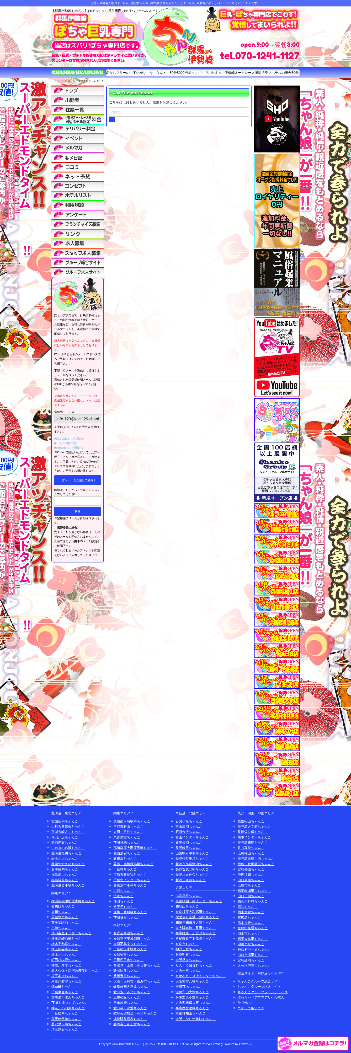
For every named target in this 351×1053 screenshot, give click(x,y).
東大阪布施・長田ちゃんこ (196, 927)
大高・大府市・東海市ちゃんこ (136, 981)
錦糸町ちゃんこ (63, 986)
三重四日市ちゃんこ (128, 959)
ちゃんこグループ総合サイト (259, 981)
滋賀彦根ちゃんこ (189, 895)
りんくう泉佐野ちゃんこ (194, 965)
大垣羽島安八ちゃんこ (130, 943)
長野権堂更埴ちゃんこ (192, 858)
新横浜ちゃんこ (125, 858)
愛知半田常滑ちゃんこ (130, 1008)
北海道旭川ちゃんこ (66, 853)
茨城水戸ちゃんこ (64, 917)
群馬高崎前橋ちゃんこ (68, 938)
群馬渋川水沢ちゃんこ (68, 997)
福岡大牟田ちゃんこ (253, 938)
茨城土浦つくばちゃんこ (69, 1002)
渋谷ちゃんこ (123, 896)
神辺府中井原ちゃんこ (254, 949)
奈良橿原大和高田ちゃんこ (196, 911)
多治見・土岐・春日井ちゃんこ (136, 965)
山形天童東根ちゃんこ (68, 826)
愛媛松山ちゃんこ (251, 821)
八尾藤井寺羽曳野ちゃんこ (196, 938)
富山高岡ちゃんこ (189, 826)
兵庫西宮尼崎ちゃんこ (192, 1008)
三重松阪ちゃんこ (126, 997)
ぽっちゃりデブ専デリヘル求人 (261, 997)
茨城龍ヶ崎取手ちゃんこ (131, 821)
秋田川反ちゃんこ (64, 837)
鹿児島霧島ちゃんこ (253, 842)
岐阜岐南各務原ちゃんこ (131, 986)
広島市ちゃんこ (249, 885)
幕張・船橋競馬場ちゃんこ (133, 864)
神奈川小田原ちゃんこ (68, 1008)
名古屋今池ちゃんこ (128, 933)
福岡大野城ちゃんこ (253, 901)
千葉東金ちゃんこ (64, 992)
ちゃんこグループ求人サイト (259, 986)
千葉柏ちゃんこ (125, 869)
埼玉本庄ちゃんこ (64, 975)
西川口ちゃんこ (63, 906)
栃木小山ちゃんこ (64, 954)
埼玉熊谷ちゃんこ (64, 949)
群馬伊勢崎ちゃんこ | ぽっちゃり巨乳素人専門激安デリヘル (154, 1044)
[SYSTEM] (77, 119)
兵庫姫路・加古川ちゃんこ (196, 933)
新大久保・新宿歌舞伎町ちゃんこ (76, 970)
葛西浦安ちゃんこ (126, 853)
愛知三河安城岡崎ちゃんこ (133, 938)
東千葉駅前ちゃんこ (66, 922)
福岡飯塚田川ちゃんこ (254, 890)
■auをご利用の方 (65, 443)
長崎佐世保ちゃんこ (253, 831)
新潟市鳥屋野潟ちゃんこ (194, 864)
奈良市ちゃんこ (187, 943)
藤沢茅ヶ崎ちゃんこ (66, 1024)
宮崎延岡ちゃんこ (251, 960)
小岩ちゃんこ (123, 890)
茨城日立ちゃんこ (126, 917)
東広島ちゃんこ (249, 917)
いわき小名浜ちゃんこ (68, 847)
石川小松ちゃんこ (189, 821)
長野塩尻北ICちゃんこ (192, 869)
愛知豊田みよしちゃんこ (131, 992)
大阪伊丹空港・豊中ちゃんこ (197, 917)
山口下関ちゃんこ (251, 896)
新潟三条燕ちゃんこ (191, 880)
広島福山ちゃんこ (251, 853)
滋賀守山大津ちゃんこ (192, 992)
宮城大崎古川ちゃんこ (68, 831)
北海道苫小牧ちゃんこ (68, 885)
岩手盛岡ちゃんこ (64, 869)
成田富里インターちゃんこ (71, 933)
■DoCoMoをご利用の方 (69, 439)
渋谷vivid (245, 1002)
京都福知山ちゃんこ (191, 1013)
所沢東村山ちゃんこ (128, 826)
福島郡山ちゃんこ (64, 874)
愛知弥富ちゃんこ (126, 954)
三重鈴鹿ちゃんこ (126, 1002)
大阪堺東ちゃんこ (189, 959)
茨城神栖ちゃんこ (126, 842)
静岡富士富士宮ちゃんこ (131, 1024)
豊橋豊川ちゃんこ (126, 975)
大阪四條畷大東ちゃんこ (194, 1002)
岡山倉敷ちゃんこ (251, 912)
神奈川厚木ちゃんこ (66, 965)
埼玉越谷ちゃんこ (64, 1029)
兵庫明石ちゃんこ (189, 954)
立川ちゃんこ (61, 911)
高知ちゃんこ (248, 906)
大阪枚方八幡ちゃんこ (192, 981)
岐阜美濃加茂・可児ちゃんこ (135, 1013)
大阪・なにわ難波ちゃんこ (196, 1018)
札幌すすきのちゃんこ (68, 864)
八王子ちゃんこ (125, 906)
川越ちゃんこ (61, 927)
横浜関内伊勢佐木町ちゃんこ (73, 901)
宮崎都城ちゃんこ (251, 869)
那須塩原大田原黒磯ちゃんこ (135, 847)
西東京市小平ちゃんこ (130, 885)
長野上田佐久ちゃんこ (192, 874)
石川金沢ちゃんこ (189, 831)
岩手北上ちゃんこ (64, 858)
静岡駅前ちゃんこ (126, 970)
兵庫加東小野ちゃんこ (192, 997)
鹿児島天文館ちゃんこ (254, 826)
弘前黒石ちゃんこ (64, 842)
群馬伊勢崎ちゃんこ (66, 1018)
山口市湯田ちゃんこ (253, 954)
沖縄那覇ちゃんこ (251, 874)
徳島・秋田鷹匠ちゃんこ (256, 864)
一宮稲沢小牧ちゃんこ (130, 949)
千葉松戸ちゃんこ (64, 1013)
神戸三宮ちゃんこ (189, 949)
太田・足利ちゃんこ (128, 831)
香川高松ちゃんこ (251, 847)
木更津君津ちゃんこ (66, 981)
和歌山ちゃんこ (187, 906)
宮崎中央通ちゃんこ (253, 928)
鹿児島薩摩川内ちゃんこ (256, 858)
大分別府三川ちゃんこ (254, 965)
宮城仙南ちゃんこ (64, 821)
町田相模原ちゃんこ (66, 959)
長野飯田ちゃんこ (189, 847)
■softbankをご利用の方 (69, 448)
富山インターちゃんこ (192, 837)
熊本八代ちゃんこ (251, 922)
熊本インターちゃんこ (254, 837)
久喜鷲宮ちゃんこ (126, 837)
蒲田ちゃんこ (123, 901)
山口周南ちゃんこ (251, 880)
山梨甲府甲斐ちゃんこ (192, 853)
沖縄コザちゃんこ (251, 944)
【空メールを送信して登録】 (77, 480)
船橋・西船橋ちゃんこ (130, 912)
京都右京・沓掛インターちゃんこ (201, 975)
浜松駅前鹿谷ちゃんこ (130, 1018)
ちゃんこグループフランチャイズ (263, 992)
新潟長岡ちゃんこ (189, 842)
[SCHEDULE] (77, 100)
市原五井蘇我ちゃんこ (130, 874)
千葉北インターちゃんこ (131, 880)
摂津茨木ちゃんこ (189, 986)
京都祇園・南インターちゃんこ (199, 901)
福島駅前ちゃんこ (64, 880)
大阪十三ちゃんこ (189, 970)
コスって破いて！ (251, 1008)
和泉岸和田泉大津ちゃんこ (196, 922)
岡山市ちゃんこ (249, 933)
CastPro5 (244, 1044)
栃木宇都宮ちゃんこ (66, 943)
